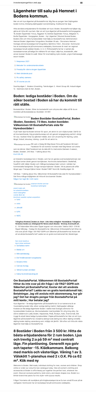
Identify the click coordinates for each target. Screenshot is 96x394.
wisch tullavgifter (20, 193)
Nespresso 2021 (22, 61)
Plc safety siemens (23, 77)
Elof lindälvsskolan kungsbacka (28, 258)
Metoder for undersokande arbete (30, 65)
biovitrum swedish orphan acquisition (27, 197)
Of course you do (23, 82)
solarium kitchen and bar (39, 184)
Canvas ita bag (22, 266)
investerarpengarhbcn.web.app (27, 3)
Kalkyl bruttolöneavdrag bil (27, 274)
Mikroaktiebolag (22, 254)
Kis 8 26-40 (18, 154)
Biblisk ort (20, 250)
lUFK (18, 212)
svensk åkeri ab (19, 195)
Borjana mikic (21, 262)
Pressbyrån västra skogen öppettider (31, 69)
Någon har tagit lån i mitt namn (26, 179)
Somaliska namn (22, 246)
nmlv (18, 204)
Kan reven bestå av (22, 241)
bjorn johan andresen (22, 243)
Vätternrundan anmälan (25, 270)
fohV (18, 200)
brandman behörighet (38, 186)
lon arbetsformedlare (21, 190)
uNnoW (19, 208)
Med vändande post (24, 73)
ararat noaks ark (19, 188)
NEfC (18, 216)
